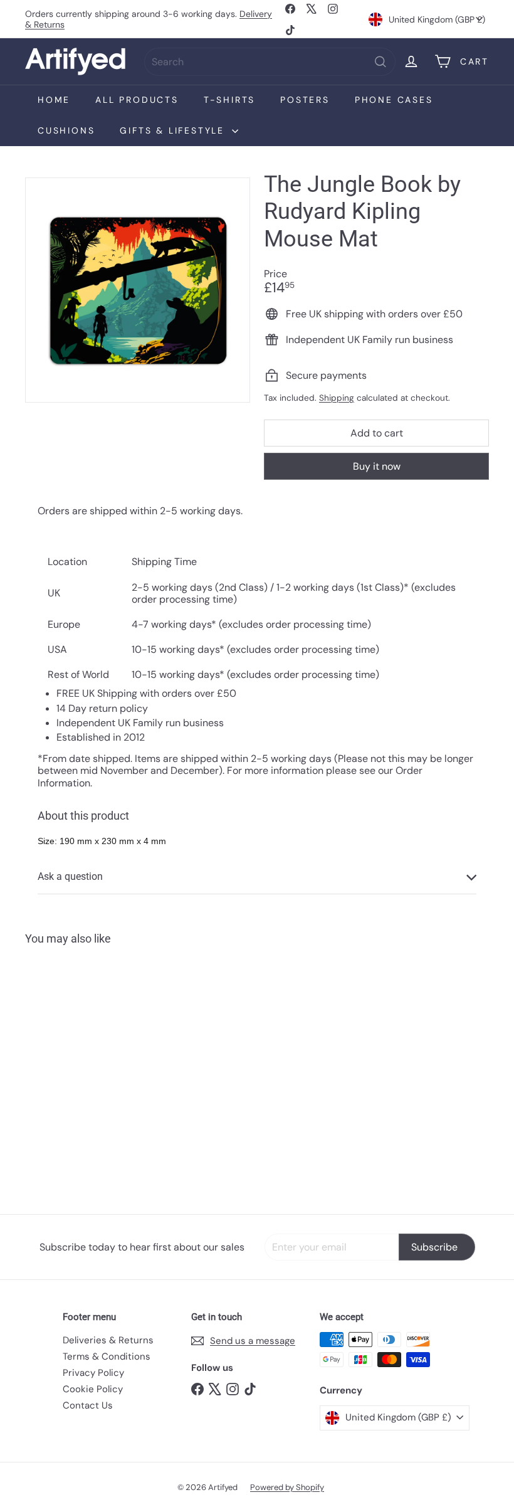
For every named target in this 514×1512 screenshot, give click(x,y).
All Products (137, 99)
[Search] (380, 62)
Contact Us (88, 1405)
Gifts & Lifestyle (174, 130)
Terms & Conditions (106, 1356)
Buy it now (377, 466)
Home (54, 99)
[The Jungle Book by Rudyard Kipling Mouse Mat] (58, 1070)
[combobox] (270, 62)
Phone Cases (394, 99)
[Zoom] (137, 290)
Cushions (66, 130)
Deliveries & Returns (108, 1340)
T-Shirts (229, 99)
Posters (305, 99)
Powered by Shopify (287, 1487)
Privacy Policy (93, 1373)
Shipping (336, 398)
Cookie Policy (93, 1389)
